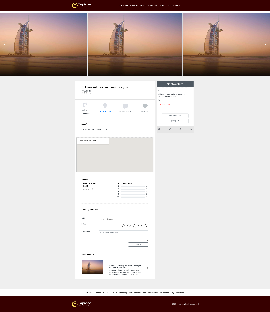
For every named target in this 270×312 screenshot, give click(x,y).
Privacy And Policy (167, 293)
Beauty (128, 5)
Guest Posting (121, 293)
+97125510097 (164, 104)
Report (176, 121)
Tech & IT (162, 5)
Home (121, 5)
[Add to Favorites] (145, 107)
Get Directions (105, 111)
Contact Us (99, 293)
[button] (173, 5)
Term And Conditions (150, 293)
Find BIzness (173, 5)
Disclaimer (180, 293)
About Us (89, 293)
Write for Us (110, 293)
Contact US (176, 115)
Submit (138, 244)
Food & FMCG (138, 5)
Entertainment (151, 5)
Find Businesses (135, 293)
